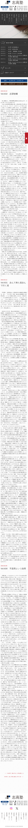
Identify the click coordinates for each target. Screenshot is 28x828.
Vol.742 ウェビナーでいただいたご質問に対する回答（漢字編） (14, 63)
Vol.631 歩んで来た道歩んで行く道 (13, 283)
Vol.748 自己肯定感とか (10, 47)
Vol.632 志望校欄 (9, 92)
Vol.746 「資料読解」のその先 (11, 51)
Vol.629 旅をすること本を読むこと (14, 773)
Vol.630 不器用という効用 (13, 567)
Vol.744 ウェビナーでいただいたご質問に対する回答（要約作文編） (14, 56)
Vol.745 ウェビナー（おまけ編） (11, 53)
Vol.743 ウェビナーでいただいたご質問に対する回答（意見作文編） (14, 59)
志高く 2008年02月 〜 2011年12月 (13, 84)
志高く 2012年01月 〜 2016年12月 (13, 80)
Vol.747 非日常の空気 (9, 49)
